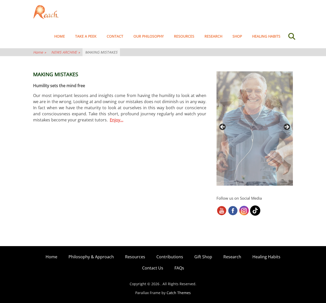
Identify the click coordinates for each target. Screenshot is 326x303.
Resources (184, 36)
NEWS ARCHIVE (65, 52)
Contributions (169, 257)
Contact (115, 36)
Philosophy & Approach (91, 257)
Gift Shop (203, 257)
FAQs (179, 268)
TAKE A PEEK (86, 36)
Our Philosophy (148, 36)
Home (59, 36)
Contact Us (152, 268)
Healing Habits (266, 36)
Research (213, 36)
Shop (237, 36)
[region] (254, 128)
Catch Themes (179, 292)
